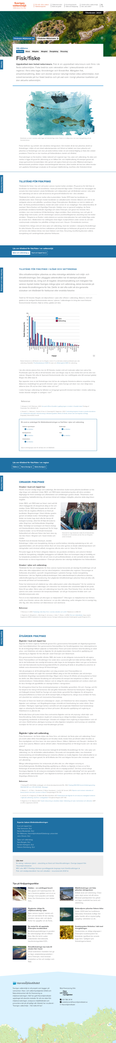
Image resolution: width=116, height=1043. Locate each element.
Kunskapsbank (72, 5)
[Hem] (19, 8)
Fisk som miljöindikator (76, 615)
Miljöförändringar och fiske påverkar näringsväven (85, 889)
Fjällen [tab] (15, 467)
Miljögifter (35, 51)
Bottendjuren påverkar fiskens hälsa (89, 908)
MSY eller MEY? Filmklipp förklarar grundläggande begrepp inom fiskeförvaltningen (47, 868)
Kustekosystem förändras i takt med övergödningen (89, 927)
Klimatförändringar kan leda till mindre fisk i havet (40, 948)
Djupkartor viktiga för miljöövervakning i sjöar (37, 909)
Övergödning (54, 51)
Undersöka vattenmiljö (89, 5)
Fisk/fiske (20, 51)
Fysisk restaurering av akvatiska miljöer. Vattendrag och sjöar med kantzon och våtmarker (66, 801)
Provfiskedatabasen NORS (41, 363)
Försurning (64, 51)
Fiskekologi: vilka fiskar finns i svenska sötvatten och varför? (50, 612)
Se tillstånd (29, 429)
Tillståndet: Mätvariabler (46, 38)
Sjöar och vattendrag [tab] (20, 253)
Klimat (28, 51)
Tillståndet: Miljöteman (22, 38)
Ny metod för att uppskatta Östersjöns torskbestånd (38, 927)
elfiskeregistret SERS (63, 363)
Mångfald (44, 51)
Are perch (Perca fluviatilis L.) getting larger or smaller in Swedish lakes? (62, 406)
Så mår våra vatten (42, 5)
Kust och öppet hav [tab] (38, 253)
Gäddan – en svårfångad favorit (40, 888)
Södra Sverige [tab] (39, 467)
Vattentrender (57, 5)
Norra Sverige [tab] (26, 467)
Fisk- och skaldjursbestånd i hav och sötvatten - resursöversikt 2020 (41, 871)
